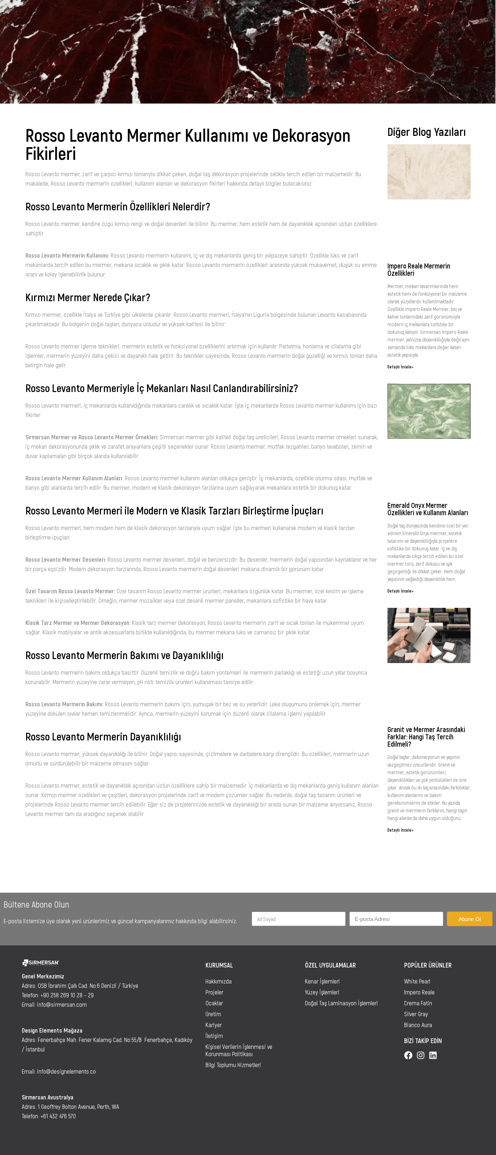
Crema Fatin (418, 1002)
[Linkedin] (433, 1055)
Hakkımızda (219, 981)
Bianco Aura (418, 1024)
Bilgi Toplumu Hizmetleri (233, 1064)
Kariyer (214, 1024)
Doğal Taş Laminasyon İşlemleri (341, 1002)
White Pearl (417, 981)
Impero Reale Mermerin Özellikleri (418, 269)
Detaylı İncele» (400, 366)
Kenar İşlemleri (322, 981)
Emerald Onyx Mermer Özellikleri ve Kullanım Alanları (427, 509)
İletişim (214, 1035)
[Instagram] (420, 1055)
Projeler (214, 992)
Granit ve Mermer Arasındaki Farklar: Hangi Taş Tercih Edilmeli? (426, 736)
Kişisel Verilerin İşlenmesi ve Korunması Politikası (239, 1050)
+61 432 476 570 (58, 1115)
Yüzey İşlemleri (322, 992)
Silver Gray (416, 1013)
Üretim (213, 1013)
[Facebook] (408, 1055)
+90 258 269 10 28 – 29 (67, 994)
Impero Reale (419, 992)
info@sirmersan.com (62, 1004)
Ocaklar (214, 1002)
